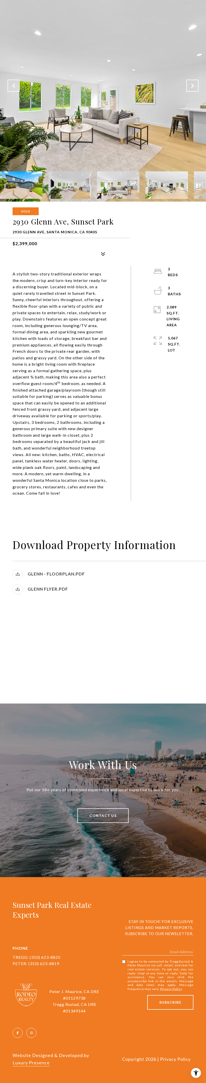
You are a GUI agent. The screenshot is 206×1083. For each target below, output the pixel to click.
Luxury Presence (31, 1062)
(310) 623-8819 (43, 963)
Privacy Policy (171, 989)
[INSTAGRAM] (31, 1033)
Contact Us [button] (103, 815)
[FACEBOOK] (18, 1033)
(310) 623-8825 (45, 957)
